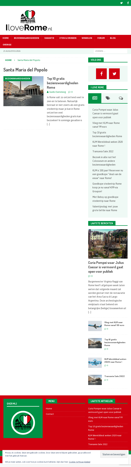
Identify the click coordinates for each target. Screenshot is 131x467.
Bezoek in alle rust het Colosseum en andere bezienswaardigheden (104, 161)
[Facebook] (128, 3)
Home (6, 38)
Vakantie (49, 38)
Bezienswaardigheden (26, 38)
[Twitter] (122, 3)
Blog (113, 38)
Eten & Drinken (68, 38)
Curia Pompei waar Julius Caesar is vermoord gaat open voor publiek (105, 113)
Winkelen (87, 38)
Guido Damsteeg (57, 92)
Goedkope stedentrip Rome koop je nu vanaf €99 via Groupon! (107, 187)
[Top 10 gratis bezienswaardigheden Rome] (95, 343)
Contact (50, 414)
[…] (48, 124)
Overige (7, 45)
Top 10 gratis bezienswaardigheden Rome (62, 82)
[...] (89, 312)
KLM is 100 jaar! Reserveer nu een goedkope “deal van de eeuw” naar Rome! (107, 174)
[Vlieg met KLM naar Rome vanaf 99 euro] (95, 326)
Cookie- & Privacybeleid (79, 462)
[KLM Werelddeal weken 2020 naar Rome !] (95, 363)
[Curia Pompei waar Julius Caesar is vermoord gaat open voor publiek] (107, 244)
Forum (101, 38)
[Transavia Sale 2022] (95, 380)
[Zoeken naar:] (110, 51)
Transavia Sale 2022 (102, 151)
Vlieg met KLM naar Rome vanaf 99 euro (114, 323)
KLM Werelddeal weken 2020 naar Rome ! (115, 360)
